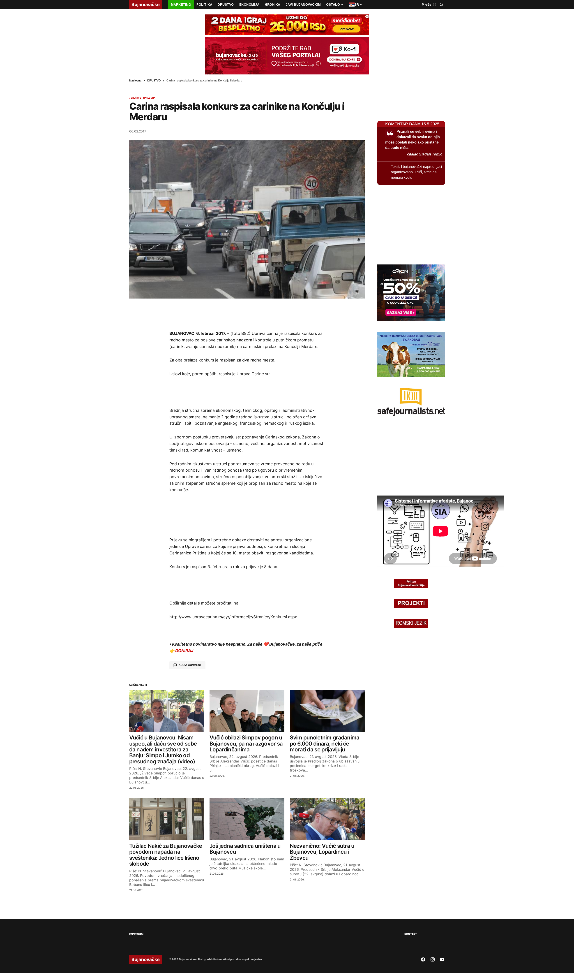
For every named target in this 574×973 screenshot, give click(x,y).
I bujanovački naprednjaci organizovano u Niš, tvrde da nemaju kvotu (416, 172)
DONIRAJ (184, 650)
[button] (441, 4)
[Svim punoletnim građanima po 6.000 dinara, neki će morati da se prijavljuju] (327, 711)
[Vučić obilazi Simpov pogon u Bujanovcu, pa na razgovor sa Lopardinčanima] (247, 711)
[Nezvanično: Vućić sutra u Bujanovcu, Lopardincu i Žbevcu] (327, 819)
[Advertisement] (247, 314)
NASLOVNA (149, 98)
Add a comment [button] (190, 665)
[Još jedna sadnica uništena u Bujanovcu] (247, 819)
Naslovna (135, 80)
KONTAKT (410, 934)
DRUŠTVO (154, 80)
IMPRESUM (136, 934)
